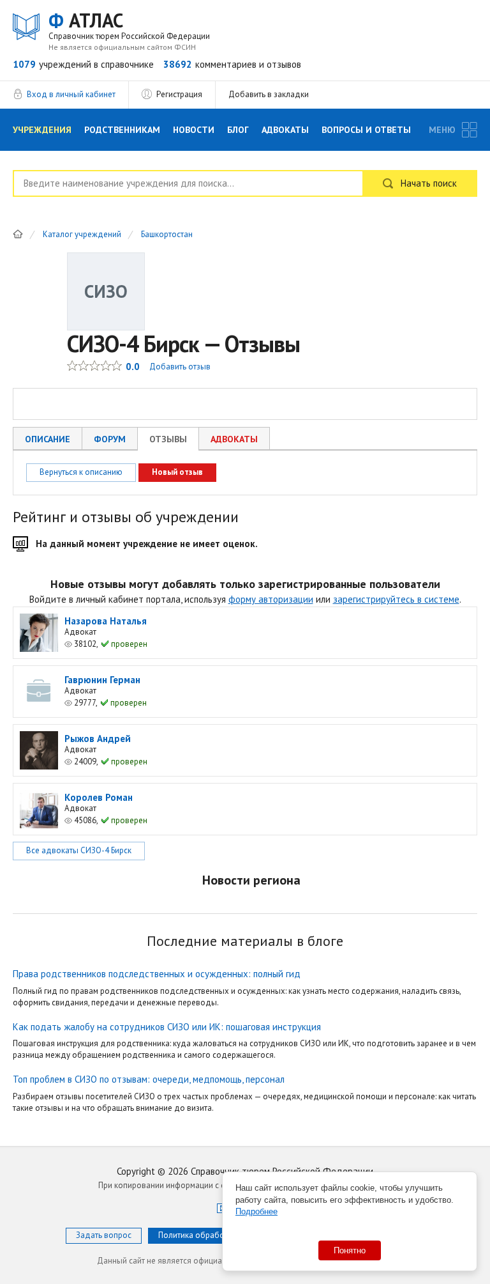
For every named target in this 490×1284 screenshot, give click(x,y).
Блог (238, 129)
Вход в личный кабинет (71, 94)
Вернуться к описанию (81, 472)
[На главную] (18, 234)
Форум (110, 439)
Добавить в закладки (268, 94)
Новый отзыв (177, 472)
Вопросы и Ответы (366, 129)
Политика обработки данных (212, 1235)
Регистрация (179, 94)
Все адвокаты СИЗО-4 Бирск (78, 850)
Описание (47, 439)
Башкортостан (167, 235)
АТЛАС (129, 25)
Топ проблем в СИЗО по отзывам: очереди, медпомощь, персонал (149, 1079)
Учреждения (42, 129)
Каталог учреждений (82, 235)
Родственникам (122, 129)
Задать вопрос (103, 1235)
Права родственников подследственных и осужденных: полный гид (157, 974)
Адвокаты (285, 129)
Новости (193, 129)
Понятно (350, 1250)
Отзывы (168, 439)
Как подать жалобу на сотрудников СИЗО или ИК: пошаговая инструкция (167, 1027)
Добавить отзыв (180, 366)
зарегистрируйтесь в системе (396, 599)
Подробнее (256, 1211)
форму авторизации (270, 599)
